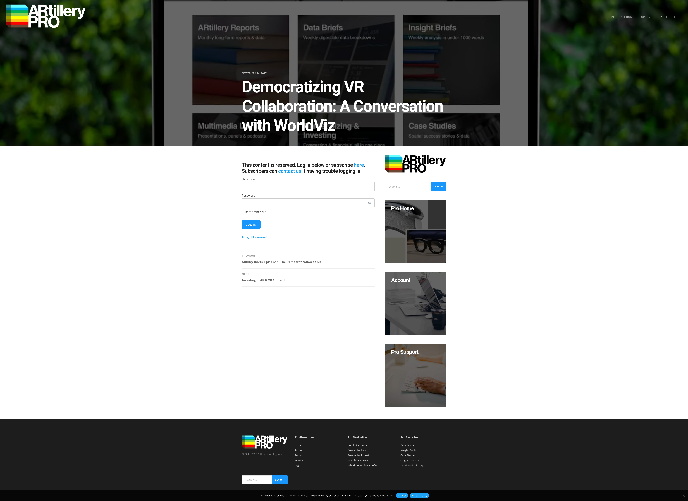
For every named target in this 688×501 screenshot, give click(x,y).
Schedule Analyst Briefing (363, 465)
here (359, 165)
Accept (402, 495)
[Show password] (369, 202)
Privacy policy (419, 495)
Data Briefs (407, 445)
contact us (289, 171)
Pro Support (404, 352)
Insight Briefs (408, 450)
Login (678, 17)
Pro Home (402, 208)
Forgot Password (254, 237)
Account (627, 17)
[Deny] (683, 495)
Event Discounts (357, 445)
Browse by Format (358, 455)
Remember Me (255, 212)
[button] (415, 231)
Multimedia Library (411, 465)
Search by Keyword (359, 460)
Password (248, 195)
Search (663, 17)
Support (646, 17)
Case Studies (408, 455)
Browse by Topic (357, 450)
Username (249, 179)
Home (611, 17)
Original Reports (410, 460)
